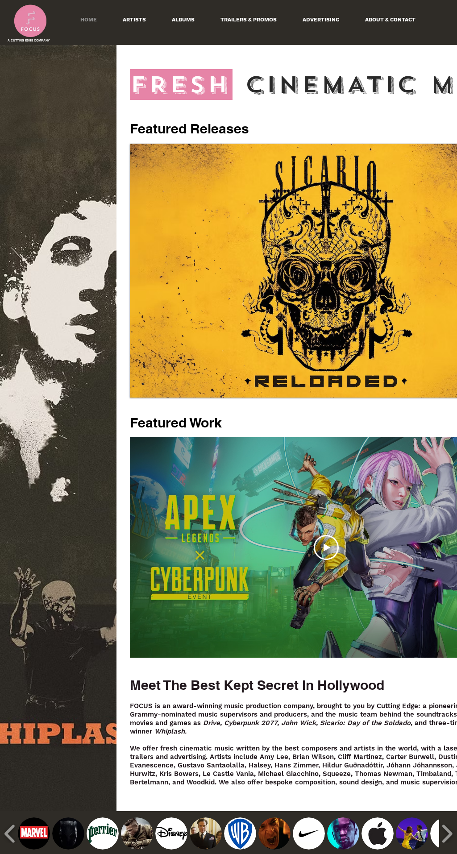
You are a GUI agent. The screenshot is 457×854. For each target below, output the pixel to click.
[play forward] (447, 833)
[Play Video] (326, 547)
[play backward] (10, 833)
